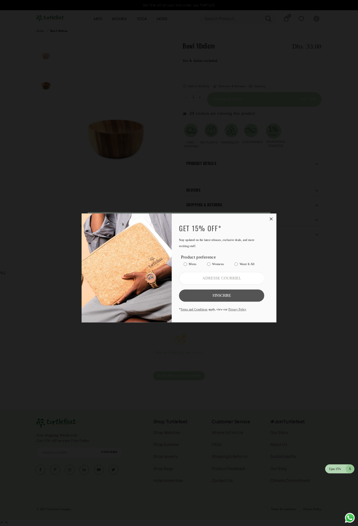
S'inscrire (221, 295)
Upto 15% (340, 469)
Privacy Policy (237, 309)
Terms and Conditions (193, 309)
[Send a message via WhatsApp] (350, 518)
